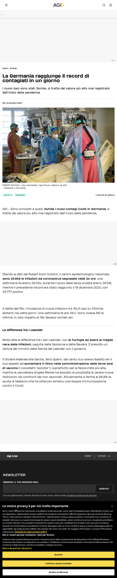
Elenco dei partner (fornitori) (17, 548)
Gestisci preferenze (58, 572)
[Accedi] (110, 5)
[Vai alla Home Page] (58, 5)
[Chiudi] (112, 506)
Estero (13, 68)
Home (5, 68)
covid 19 (8, 195)
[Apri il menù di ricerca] (103, 5)
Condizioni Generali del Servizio (81, 495)
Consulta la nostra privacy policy (31, 531)
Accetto (58, 554)
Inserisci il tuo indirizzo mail (21, 482)
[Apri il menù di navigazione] (6, 5)
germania (20, 195)
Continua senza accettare (58, 563)
